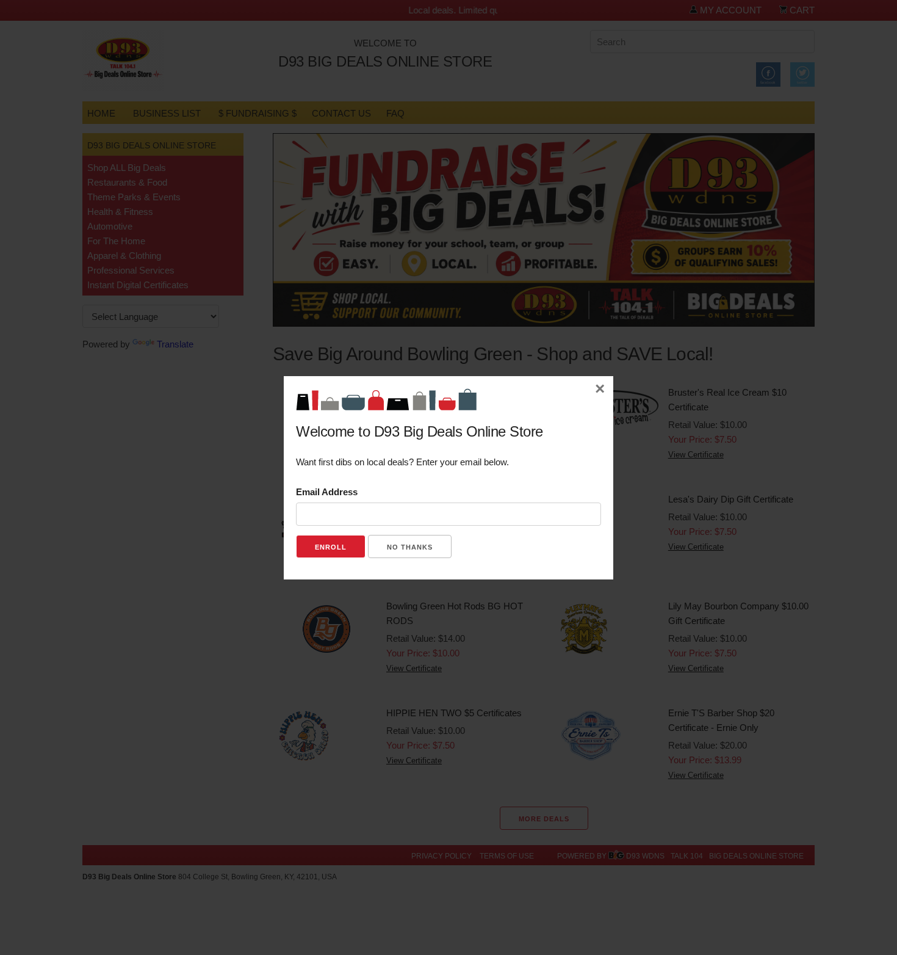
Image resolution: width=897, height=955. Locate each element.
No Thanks (410, 547)
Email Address (327, 492)
